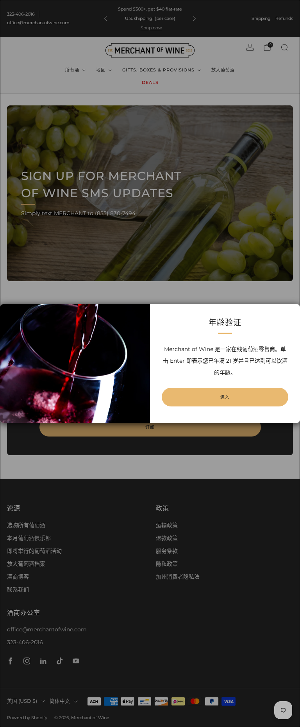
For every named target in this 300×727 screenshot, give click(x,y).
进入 (225, 397)
